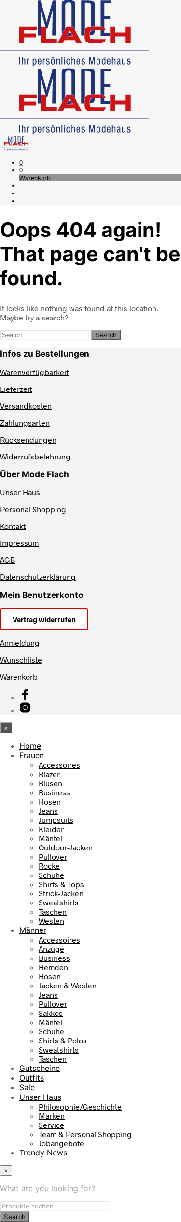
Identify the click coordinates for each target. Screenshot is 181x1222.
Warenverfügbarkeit (34, 371)
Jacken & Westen (68, 985)
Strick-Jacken (61, 893)
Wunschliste (21, 659)
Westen (51, 920)
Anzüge (51, 948)
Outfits (31, 1078)
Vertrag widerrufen (44, 619)
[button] (21, 162)
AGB (7, 559)
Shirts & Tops (61, 884)
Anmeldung (20, 642)
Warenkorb (19, 676)
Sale (27, 1087)
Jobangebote (61, 1143)
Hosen (50, 801)
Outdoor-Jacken (66, 847)
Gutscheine (39, 1068)
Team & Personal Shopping (85, 1134)
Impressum (19, 542)
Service (51, 1124)
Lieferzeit (16, 388)
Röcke (49, 865)
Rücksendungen (28, 439)
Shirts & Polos (63, 1040)
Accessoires (59, 764)
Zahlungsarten (25, 422)
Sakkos (51, 1012)
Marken (52, 1115)
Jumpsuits (56, 819)
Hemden (53, 967)
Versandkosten (26, 405)
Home (30, 745)
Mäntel (50, 838)
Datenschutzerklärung (38, 576)
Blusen (50, 783)
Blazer (49, 773)
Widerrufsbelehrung (35, 456)
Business (54, 792)
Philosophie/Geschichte (80, 1106)
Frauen (31, 755)
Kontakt (13, 525)
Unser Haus (20, 492)
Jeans (48, 810)
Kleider (51, 828)
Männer (32, 930)
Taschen (53, 911)
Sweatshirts (59, 902)
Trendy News (43, 1152)
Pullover (53, 856)
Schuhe (51, 874)
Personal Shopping (33, 509)
